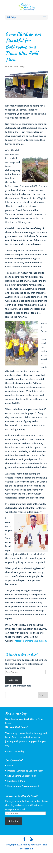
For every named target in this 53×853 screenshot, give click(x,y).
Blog (22, 66)
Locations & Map (16, 780)
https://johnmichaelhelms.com (31, 640)
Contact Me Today (14, 751)
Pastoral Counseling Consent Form (25, 770)
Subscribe (14, 679)
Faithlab (28, 848)
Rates (10, 765)
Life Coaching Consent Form (21, 775)
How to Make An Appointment (23, 785)
